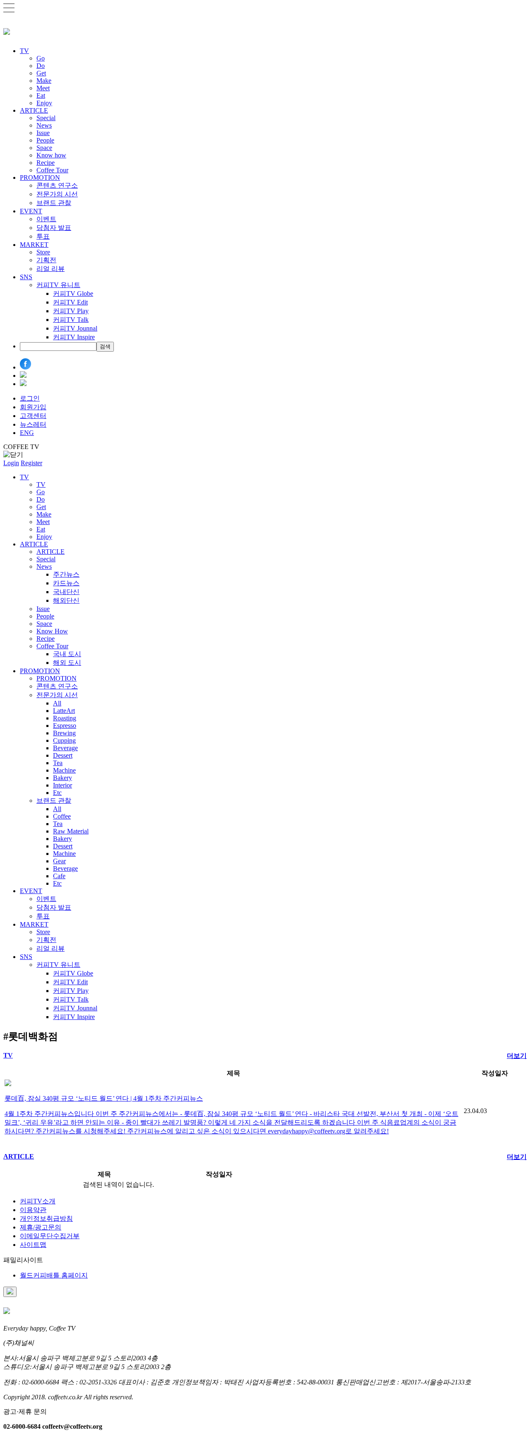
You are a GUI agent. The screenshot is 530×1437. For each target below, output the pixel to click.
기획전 (46, 259)
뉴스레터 (33, 424)
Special (45, 117)
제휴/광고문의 (40, 1227)
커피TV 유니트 (58, 284)
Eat (40, 95)
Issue (43, 132)
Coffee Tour (52, 170)
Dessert (62, 755)
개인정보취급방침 (46, 1218)
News (44, 125)
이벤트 (46, 218)
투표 (43, 236)
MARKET (34, 244)
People (45, 140)
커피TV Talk (71, 319)
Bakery (62, 777)
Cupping (64, 740)
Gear (59, 861)
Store (43, 252)
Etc (57, 792)
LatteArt (64, 710)
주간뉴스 (66, 574)
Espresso (64, 725)
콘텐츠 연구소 (57, 185)
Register (31, 462)
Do (40, 65)
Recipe (45, 162)
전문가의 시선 (57, 194)
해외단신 (66, 600)
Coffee (62, 816)
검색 (105, 346)
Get (41, 73)
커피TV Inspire (74, 337)
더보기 (517, 1055)
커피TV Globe (73, 293)
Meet (43, 88)
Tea (58, 762)
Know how (51, 155)
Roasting (64, 718)
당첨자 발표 (53, 227)
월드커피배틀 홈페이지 (54, 1275)
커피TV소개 (37, 1201)
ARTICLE (34, 110)
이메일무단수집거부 (50, 1235)
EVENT (31, 211)
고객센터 (33, 415)
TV (24, 50)
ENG (27, 432)
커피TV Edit (70, 302)
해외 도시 (67, 662)
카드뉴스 (66, 583)
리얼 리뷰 (50, 268)
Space (44, 147)
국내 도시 (67, 653)
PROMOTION (40, 177)
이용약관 (33, 1209)
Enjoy (44, 102)
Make (43, 80)
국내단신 (66, 591)
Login (11, 462)
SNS (26, 276)
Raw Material (71, 831)
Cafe (59, 875)
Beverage (65, 747)
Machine (64, 770)
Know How (52, 631)
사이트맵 (33, 1244)
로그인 (30, 398)
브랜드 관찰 (53, 202)
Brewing (64, 733)
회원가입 (33, 407)
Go (40, 58)
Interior (62, 785)
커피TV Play (71, 310)
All (57, 703)
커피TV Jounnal (75, 328)
